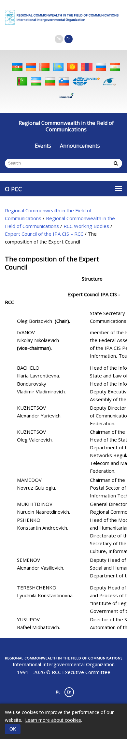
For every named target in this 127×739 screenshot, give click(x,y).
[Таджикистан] (115, 67)
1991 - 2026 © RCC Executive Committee (64, 668)
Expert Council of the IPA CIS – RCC (44, 234)
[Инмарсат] (67, 96)
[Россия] (101, 67)
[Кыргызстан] (72, 67)
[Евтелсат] (109, 81)
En (68, 39)
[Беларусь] (44, 67)
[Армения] (31, 67)
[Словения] (64, 81)
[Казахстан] (58, 67)
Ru (59, 39)
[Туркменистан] (22, 81)
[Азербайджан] (17, 67)
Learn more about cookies (53, 720)
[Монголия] (86, 67)
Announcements (80, 145)
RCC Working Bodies (86, 226)
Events (43, 145)
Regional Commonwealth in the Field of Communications (66, 126)
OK (12, 729)
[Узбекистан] (36, 81)
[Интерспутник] (86, 81)
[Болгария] (50, 81)
